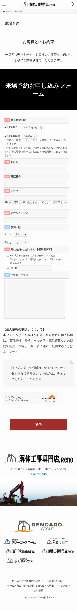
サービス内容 (14, 585)
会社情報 (38, 590)
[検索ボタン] (72, 4)
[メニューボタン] (4, 4)
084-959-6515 (38, 474)
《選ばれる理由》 (55, 580)
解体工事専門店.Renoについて (28, 580)
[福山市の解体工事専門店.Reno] (38, 4)
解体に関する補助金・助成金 (38, 585)
